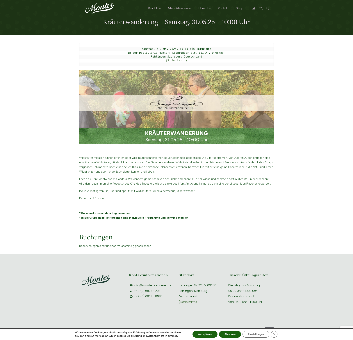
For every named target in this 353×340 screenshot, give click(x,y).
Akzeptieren (205, 334)
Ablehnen (230, 334)
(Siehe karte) (176, 60)
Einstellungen (256, 334)
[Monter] (99, 8)
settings (172, 336)
